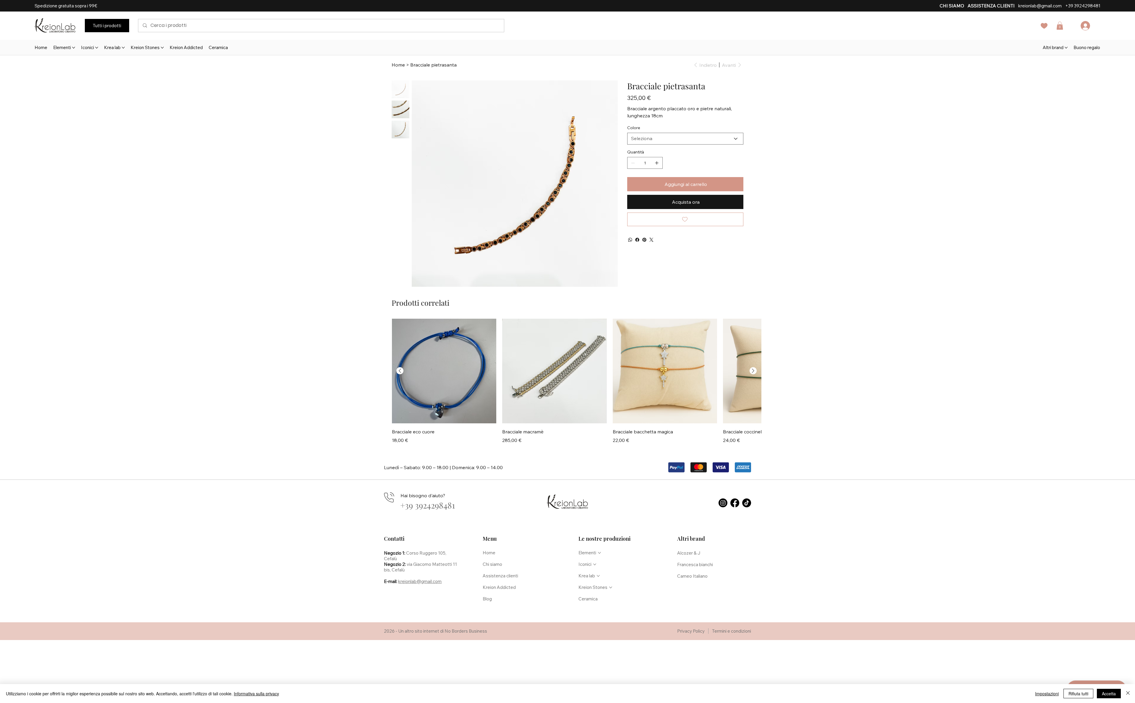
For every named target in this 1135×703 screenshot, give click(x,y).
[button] (677, 288)
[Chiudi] (1127, 693)
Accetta (1109, 693)
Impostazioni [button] (1047, 693)
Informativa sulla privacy (256, 693)
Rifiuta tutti (1078, 693)
